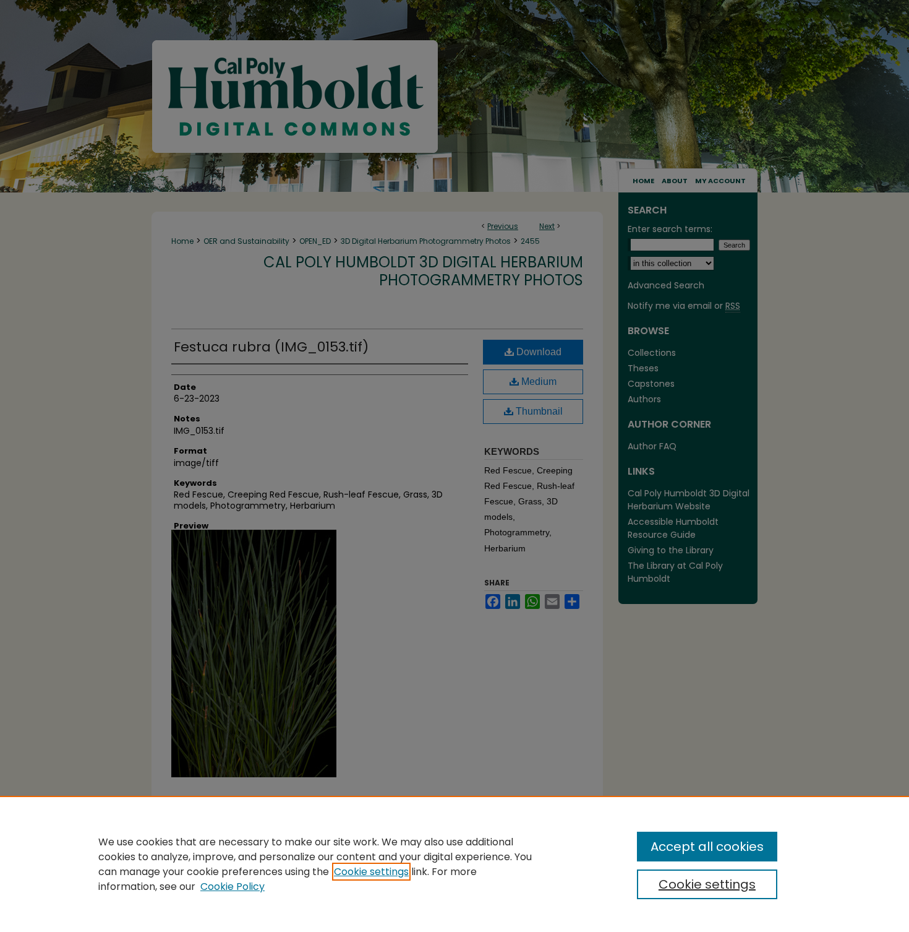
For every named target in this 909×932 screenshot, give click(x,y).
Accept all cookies (707, 846)
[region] (454, 864)
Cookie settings (371, 872)
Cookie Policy (232, 886)
